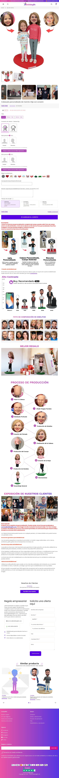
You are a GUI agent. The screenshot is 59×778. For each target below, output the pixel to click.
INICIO (2, 7)
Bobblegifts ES (36, 774)
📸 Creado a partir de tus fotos (23, 1)
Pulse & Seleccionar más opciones (13, 150)
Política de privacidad (6, 718)
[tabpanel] (15, 683)
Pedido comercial (53, 212)
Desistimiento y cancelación (37, 723)
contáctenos (33, 273)
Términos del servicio (6, 721)
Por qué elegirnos (5, 716)
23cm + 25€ (19, 117)
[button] (12, 106)
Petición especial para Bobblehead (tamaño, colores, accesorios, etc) (20, 188)
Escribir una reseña (29, 591)
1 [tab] (28, 702)
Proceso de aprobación (36, 718)
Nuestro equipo (5, 714)
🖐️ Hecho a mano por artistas (43, 1)
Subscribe (54, 748)
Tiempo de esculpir (12, 198)
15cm (3, 117)
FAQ (31, 721)
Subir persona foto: (7, 135)
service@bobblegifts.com (9, 527)
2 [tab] (30, 702)
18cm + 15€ (10, 117)
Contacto (32, 714)
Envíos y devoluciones (35, 716)
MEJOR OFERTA (10, 7)
